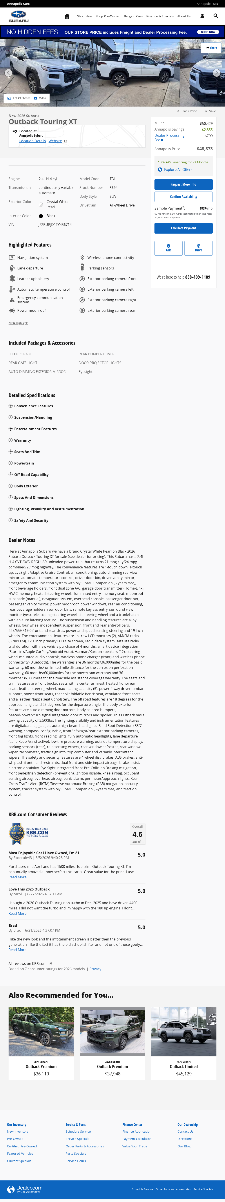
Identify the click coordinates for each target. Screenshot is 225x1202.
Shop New (84, 16)
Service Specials (77, 1139)
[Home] (18, 16)
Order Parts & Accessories (85, 1146)
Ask (168, 250)
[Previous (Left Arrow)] (8, 73)
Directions (185, 1139)
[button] (77, 406)
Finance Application (136, 1131)
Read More (18, 877)
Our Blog (184, 1146)
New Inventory (17, 1131)
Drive (198, 250)
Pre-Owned (15, 1139)
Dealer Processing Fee (169, 137)
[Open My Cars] (201, 16)
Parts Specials (76, 1153)
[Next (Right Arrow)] (216, 73)
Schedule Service (78, 1131)
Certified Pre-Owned (22, 1146)
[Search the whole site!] (216, 16)
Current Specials (19, 1161)
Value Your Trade (134, 1146)
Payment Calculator (136, 1139)
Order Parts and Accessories (173, 1189)
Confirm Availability (183, 196)
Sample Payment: (169, 208)
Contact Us (185, 1131)
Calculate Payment (183, 228)
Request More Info (183, 184)
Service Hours (76, 1161)
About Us (184, 16)
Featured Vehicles (20, 1153)
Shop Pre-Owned (108, 16)
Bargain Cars (133, 16)
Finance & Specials (160, 16)
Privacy (95, 968)
